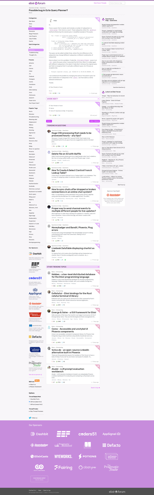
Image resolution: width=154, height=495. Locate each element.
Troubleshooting (33, 52)
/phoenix (54, 144)
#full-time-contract (34, 189)
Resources (32, 31)
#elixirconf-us (33, 205)
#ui (63, 338)
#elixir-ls (31, 199)
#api (30, 231)
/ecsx (30, 92)
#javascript (32, 170)
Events (31, 41)
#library (54, 283)
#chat (76, 198)
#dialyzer (31, 178)
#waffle (59, 160)
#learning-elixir (69, 198)
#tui (68, 302)
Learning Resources (107, 134)
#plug (30, 146)
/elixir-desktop (33, 90)
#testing (31, 130)
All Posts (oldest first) (36, 402)
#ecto (30, 12)
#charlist (60, 257)
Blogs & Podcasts (106, 115)
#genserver (32, 133)
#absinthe (32, 138)
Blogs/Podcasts (33, 33)
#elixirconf (32, 157)
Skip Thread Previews (36, 411)
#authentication (33, 183)
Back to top (94, 387)
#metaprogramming (34, 242)
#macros (31, 151)
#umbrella (31, 186)
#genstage (32, 215)
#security (31, 239)
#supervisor (32, 221)
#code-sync (32, 167)
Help (39, 490)
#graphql (31, 213)
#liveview (67, 338)
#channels (60, 217)
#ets (53, 198)
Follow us (34, 418)
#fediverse (60, 359)
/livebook (54, 257)
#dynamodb (82, 198)
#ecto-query (32, 194)
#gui (71, 319)
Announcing (59, 272)
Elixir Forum (116, 92)
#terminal (63, 302)
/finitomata (32, 95)
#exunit (31, 162)
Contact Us (32, 490)
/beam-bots (32, 100)
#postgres (32, 154)
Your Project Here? (34, 103)
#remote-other (33, 141)
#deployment (32, 122)
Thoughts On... (33, 55)
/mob (30, 87)
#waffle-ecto (66, 160)
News (53, 272)
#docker (31, 181)
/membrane (32, 84)
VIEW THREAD (94, 121)
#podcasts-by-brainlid (35, 191)
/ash (30, 65)
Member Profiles (119, 103)
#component (88, 338)
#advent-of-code (34, 223)
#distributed (67, 283)
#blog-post (32, 197)
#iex (30, 210)
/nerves (54, 319)
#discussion (32, 165)
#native (76, 319)
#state (81, 319)
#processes (32, 229)
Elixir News (32, 21)
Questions (43, 8)
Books (114, 134)
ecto (52, 108)
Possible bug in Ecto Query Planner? (48, 10)
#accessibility (80, 338)
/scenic (31, 82)
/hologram (32, 79)
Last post (94, 115)
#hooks (73, 338)
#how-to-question (34, 149)
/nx (30, 73)
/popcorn (31, 98)
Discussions (116, 167)
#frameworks (65, 319)
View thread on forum (56, 87)
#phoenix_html (33, 207)
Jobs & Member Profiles (108, 103)
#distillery (31, 226)
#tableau (54, 340)
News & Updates (110, 138)
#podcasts (32, 173)
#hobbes (73, 283)
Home (52, 111)
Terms (46, 492)
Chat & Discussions (106, 167)
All (29, 47)
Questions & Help (34, 8)
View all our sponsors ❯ (35, 374)
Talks (114, 150)
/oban (30, 71)
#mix (30, 135)
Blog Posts (114, 115)
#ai (69, 380)
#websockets (33, 218)
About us (33, 384)
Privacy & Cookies (54, 492)
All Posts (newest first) (36, 404)
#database (60, 283)
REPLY (49, 121)
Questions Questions (118, 87)
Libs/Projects (33, 36)
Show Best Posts (34, 399)
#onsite (31, 175)
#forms (31, 234)
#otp (30, 143)
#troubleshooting (59, 198)
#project (66, 359)
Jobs (116, 173)
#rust (58, 302)
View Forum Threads (100, 3)
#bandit (59, 238)
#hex (30, 237)
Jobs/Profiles (33, 38)
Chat (30, 26)
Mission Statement (35, 386)
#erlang (31, 127)
